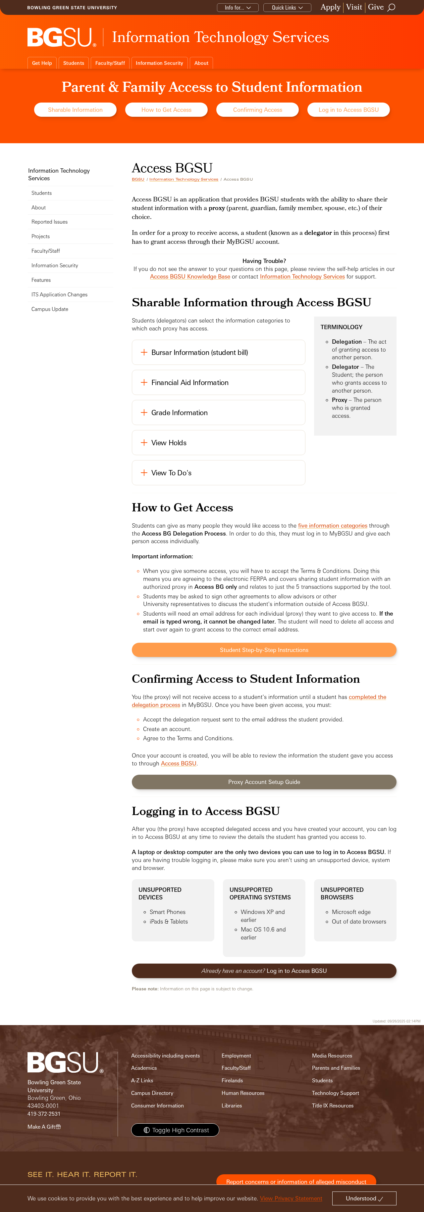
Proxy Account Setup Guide (264, 781)
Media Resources (332, 1056)
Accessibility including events (165, 1056)
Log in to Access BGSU (349, 109)
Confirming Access (257, 109)
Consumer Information (157, 1106)
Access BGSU (178, 763)
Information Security (159, 63)
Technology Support (335, 1093)
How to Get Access (166, 109)
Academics (144, 1068)
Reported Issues (49, 222)
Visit (354, 8)
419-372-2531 (44, 1114)
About (201, 63)
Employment (236, 1056)
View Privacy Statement (291, 1198)
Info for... (234, 7)
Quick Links (284, 7)
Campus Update (49, 309)
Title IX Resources (333, 1106)
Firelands (232, 1080)
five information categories (332, 525)
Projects (40, 236)
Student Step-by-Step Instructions (264, 649)
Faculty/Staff (110, 63)
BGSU (138, 179)
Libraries (232, 1106)
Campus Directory (152, 1093)
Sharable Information (75, 109)
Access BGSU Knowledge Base (190, 276)
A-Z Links (142, 1080)
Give (376, 8)
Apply (331, 8)
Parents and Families (336, 1068)
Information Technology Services (183, 179)
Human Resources (243, 1093)
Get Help (42, 63)
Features (41, 280)
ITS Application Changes (59, 294)
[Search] (392, 7)
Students (73, 63)
